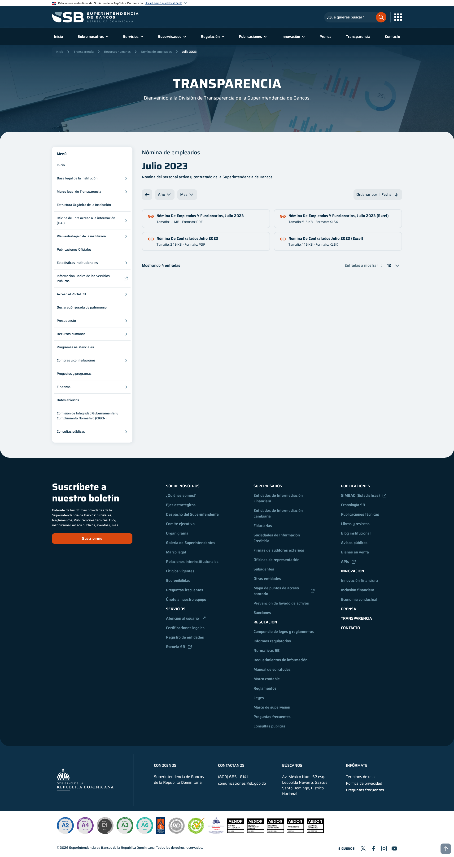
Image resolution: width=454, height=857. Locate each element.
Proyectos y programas (74, 373)
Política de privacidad (364, 783)
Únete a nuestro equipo (186, 599)
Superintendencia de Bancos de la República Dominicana (112, 847)
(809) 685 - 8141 (233, 777)
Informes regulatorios (272, 641)
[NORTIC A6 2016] (144, 825)
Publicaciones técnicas (360, 514)
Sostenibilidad (178, 580)
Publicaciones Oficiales (74, 249)
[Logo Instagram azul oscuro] (384, 848)
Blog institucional (356, 533)
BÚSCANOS (292, 765)
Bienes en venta (355, 552)
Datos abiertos (68, 400)
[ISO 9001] (235, 832)
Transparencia (358, 36)
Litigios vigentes (180, 571)
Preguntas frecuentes (184, 590)
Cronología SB (353, 505)
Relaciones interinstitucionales (192, 562)
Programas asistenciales (75, 347)
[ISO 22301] (255, 832)
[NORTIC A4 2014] (85, 825)
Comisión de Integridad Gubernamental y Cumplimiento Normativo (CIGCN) (87, 416)
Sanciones (262, 613)
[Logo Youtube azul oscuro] (394, 848)
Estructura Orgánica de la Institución (84, 204)
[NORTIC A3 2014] (124, 825)
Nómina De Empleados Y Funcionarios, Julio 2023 (200, 215)
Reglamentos (264, 688)
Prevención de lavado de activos (281, 603)
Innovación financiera (359, 580)
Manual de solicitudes (272, 669)
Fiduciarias (262, 526)
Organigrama (177, 533)
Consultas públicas (269, 726)
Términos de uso (360, 777)
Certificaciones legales (185, 628)
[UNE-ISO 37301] (315, 832)
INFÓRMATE (356, 765)
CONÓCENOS (165, 765)
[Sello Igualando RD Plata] (176, 833)
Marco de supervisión (271, 707)
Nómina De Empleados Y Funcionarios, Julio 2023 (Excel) (338, 215)
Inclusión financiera (357, 590)
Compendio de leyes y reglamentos (283, 632)
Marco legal (176, 552)
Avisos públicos (354, 543)
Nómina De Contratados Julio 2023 (187, 238)
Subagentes (263, 569)
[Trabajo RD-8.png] (216, 833)
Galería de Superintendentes (190, 543)
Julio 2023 (189, 51)
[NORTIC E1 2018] (105, 825)
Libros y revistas (355, 524)
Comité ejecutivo (180, 524)
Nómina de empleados (156, 51)
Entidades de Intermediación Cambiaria (278, 513)
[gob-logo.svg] (85, 779)
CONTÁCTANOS (231, 765)
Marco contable (266, 679)
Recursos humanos (117, 51)
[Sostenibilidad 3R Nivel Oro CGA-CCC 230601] (196, 832)
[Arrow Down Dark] (147, 194)
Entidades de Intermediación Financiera (278, 498)
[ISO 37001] (295, 832)
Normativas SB (266, 650)
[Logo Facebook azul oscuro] (373, 848)
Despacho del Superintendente (192, 514)
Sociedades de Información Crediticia (277, 538)
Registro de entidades (185, 637)
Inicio (58, 36)
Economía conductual (359, 599)
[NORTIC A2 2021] (65, 825)
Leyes (258, 698)
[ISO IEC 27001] (275, 832)
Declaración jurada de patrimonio (82, 307)
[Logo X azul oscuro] (363, 848)
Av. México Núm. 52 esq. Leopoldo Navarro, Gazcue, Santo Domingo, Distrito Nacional (305, 785)
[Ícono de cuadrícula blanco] (398, 17)
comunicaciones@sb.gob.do (242, 783)
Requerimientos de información (280, 660)
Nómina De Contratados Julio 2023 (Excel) (325, 238)
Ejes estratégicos (181, 505)
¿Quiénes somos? (181, 495)
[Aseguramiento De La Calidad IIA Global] (160, 833)
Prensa (325, 36)
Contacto (392, 36)
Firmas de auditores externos (278, 550)
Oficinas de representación (276, 560)
